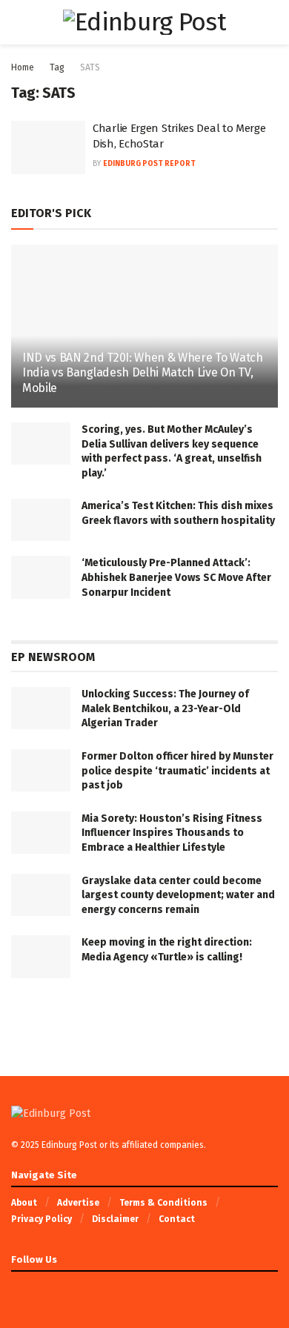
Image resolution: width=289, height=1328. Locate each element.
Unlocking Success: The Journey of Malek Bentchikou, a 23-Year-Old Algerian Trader (165, 708)
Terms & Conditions (163, 1203)
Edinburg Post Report (149, 163)
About (24, 1203)
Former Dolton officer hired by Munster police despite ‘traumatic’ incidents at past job (177, 770)
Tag (57, 67)
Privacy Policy (41, 1219)
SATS (90, 67)
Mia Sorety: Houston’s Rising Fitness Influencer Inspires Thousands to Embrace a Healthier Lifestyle (172, 833)
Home (22, 67)
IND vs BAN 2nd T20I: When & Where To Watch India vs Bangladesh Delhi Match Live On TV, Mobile (142, 373)
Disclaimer (115, 1219)
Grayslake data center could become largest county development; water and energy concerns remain (178, 895)
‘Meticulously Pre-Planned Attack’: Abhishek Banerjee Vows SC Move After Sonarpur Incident (176, 577)
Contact (177, 1219)
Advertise (78, 1203)
